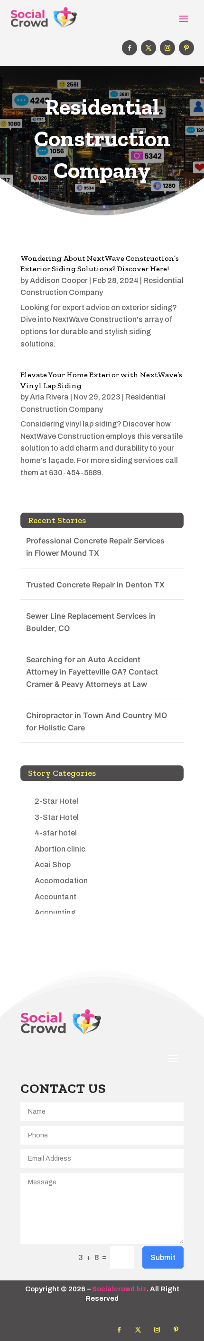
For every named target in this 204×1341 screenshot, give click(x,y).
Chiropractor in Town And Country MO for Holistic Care (96, 721)
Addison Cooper (59, 280)
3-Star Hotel (57, 817)
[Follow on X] (148, 47)
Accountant (55, 897)
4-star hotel (56, 833)
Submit (163, 1257)
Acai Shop (53, 865)
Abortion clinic (60, 849)
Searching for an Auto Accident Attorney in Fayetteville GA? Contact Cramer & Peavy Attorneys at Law (92, 671)
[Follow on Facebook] (129, 47)
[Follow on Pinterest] (186, 47)
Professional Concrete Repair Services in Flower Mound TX (95, 547)
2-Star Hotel (56, 801)
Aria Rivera (49, 397)
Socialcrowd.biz (119, 1289)
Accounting (55, 912)
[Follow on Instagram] (167, 47)
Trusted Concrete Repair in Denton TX (95, 584)
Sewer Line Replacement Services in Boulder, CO (91, 622)
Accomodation (61, 881)
